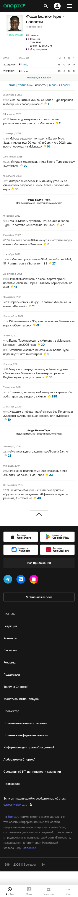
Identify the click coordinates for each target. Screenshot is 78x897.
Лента (11, 85)
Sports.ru (13, 817)
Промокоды (11, 784)
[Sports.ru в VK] (21, 580)
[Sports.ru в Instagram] (34, 580)
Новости (40, 85)
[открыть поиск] (46, 6)
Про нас (9, 614)
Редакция (10, 626)
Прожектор (11, 711)
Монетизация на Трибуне (21, 699)
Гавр (25, 71)
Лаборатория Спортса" (19, 759)
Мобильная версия (39, 597)
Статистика (25, 85)
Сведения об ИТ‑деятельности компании (32, 772)
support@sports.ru (15, 804)
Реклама (9, 662)
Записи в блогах (59, 85)
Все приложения (39, 563)
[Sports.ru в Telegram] (8, 580)
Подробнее (28, 848)
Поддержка (11, 674)
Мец (32, 49)
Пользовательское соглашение (25, 723)
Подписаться (15, 35)
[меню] (69, 6)
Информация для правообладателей (28, 747)
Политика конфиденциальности (25, 735)
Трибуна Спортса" (15, 687)
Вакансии (10, 650)
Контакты (10, 638)
